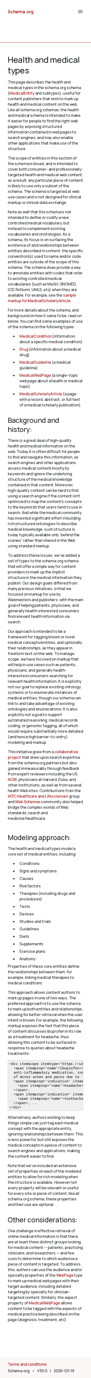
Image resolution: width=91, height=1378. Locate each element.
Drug (23, 349)
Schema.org (20, 11)
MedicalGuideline (35, 362)
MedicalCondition (35, 336)
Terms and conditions (27, 1364)
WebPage (65, 1275)
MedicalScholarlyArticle (40, 394)
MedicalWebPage (35, 375)
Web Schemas (27, 801)
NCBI (12, 779)
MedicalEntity (21, 93)
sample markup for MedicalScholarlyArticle (42, 297)
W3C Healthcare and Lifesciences (38, 796)
